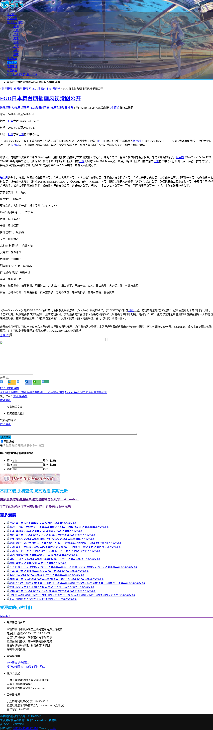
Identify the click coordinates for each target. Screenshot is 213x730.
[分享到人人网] (28, 382)
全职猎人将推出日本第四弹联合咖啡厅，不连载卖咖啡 (32, 392)
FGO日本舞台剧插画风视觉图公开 (40, 98)
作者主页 (5, 400)
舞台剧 (137, 141)
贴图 (8, 445)
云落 (53, 728)
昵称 (9, 460)
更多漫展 (8, 515)
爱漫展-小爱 (66, 107)
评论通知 (8, 441)
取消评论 (5, 424)
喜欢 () (4, 335)
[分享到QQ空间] (12, 382)
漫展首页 (12, 14)
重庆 (16, 54)
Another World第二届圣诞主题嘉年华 (86, 392)
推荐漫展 (12, 62)
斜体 (35, 445)
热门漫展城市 (15, 22)
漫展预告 (12, 18)
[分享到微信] (37, 382)
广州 (16, 34)
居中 (29, 445)
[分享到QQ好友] (20, 382)
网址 (9, 469)
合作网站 (23, 662)
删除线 (22, 445)
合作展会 (12, 662)
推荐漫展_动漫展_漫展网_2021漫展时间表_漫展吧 (31, 88)
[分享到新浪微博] (3, 382)
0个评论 (114, 107)
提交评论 (5, 437)
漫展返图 (12, 58)
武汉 (16, 46)
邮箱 (9, 464)
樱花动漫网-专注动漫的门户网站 (26, 666)
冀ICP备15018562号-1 (25, 728)
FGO (101, 141)
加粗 (14, 445)
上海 (16, 26)
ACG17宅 (5, 615)
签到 (41, 445)
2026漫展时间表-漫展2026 (22, 74)
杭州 (16, 42)
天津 (16, 38)
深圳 (16, 50)
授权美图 (12, 70)
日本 (10, 121)
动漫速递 (12, 66)
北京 (16, 30)
